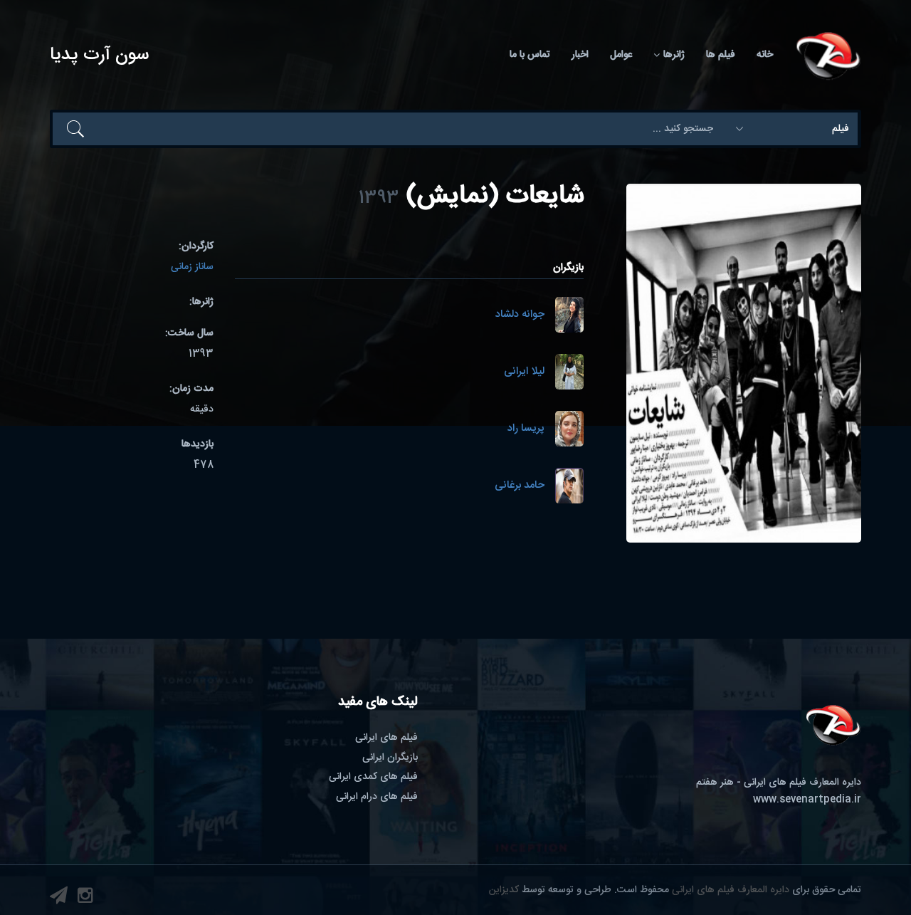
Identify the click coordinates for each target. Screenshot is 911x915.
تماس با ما (530, 54)
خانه (765, 54)
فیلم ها (720, 54)
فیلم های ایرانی (386, 737)
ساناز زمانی (192, 267)
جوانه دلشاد (519, 315)
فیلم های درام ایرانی (377, 796)
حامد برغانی (519, 486)
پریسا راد (525, 429)
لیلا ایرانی (524, 372)
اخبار (580, 54)
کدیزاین (504, 890)
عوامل (621, 54)
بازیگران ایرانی (390, 757)
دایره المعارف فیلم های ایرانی (730, 890)
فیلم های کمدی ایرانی (373, 776)
